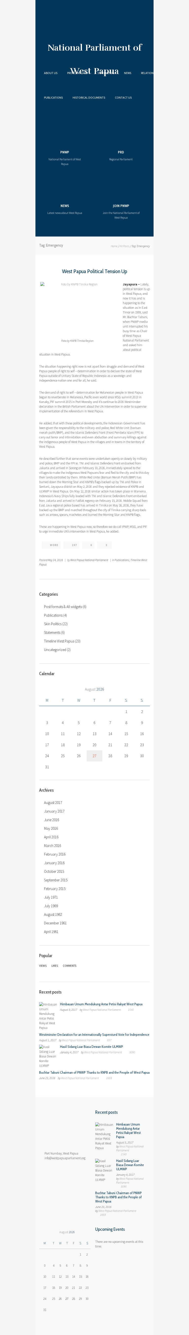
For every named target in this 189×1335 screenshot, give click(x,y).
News (127, 73)
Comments (69, 965)
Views (43, 965)
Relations (148, 73)
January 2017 (54, 811)
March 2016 (52, 845)
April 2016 (51, 837)
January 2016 (54, 862)
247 (74, 545)
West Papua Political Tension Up (94, 271)
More (54, 545)
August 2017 (53, 802)
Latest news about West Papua (64, 209)
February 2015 (54, 888)
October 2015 (54, 871)
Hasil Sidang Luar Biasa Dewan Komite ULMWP (91, 1046)
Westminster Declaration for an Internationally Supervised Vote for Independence (94, 1034)
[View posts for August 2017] (44, 689)
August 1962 (53, 914)
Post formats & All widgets (63, 606)
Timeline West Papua (59, 641)
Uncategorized (55, 649)
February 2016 (54, 854)
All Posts (124, 246)
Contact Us (123, 97)
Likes (54, 965)
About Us (50, 73)
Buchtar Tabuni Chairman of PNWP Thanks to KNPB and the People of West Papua (94, 1072)
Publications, (122, 560)
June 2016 (51, 819)
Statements (105, 73)
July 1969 (51, 906)
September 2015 (55, 880)
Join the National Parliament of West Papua (121, 211)
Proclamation (77, 73)
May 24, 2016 (55, 560)
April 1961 (51, 931)
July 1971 (51, 897)
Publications (53, 97)
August (94, 689)
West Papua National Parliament (89, 560)
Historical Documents (89, 97)
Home (114, 246)
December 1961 (55, 923)
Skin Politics (53, 624)
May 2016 (51, 828)
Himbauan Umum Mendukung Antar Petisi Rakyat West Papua (101, 1004)
